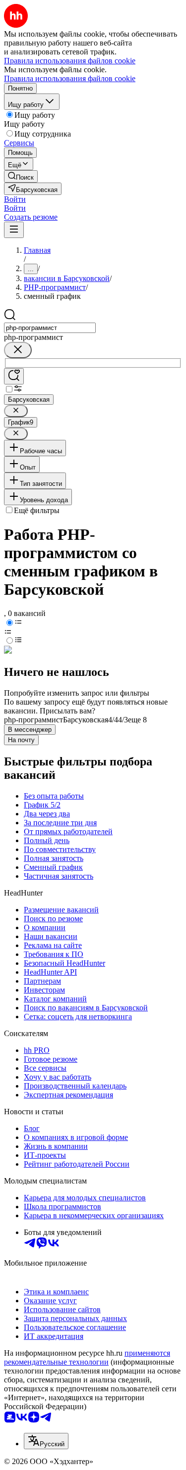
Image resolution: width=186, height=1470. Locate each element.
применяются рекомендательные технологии (87, 1357)
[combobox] (50, 328)
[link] (21, 176)
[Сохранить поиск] (14, 376)
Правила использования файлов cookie (69, 78)
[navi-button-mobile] (14, 230)
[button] (15, 199)
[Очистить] (18, 350)
